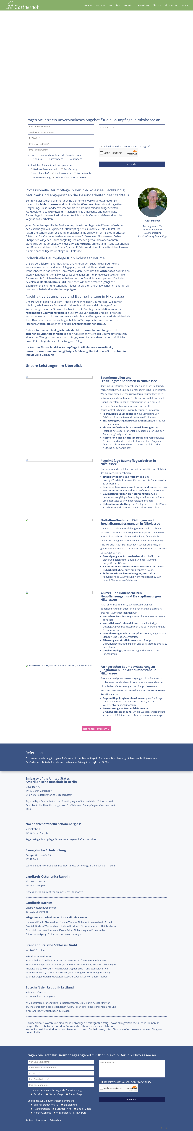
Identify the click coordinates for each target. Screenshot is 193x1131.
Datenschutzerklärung (134, 146)
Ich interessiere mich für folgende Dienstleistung (55, 155)
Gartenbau (100, 5)
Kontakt (185, 5)
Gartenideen (143, 5)
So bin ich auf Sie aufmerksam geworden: (51, 165)
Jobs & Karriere (171, 5)
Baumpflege (129, 5)
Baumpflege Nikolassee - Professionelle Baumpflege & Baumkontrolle (96, 38)
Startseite (87, 5)
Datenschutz (55, 1120)
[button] (6, 1125)
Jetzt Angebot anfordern (95, 59)
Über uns (157, 5)
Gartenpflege (115, 5)
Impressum (41, 1120)
